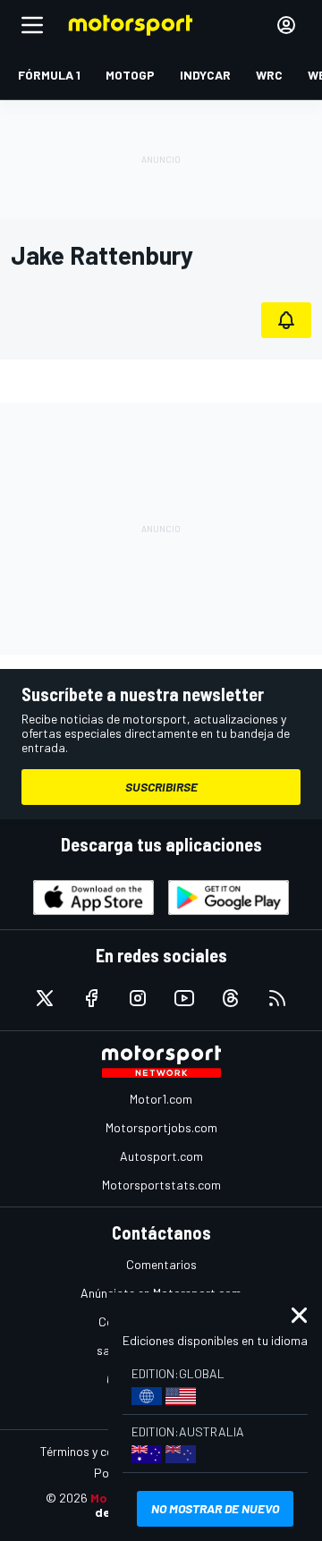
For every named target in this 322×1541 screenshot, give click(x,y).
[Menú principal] (32, 25)
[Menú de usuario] (286, 25)
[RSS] (277, 998)
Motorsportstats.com (161, 1184)
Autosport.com (161, 1156)
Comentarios (161, 1264)
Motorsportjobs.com (161, 1127)
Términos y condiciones (102, 1451)
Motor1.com (161, 1098)
